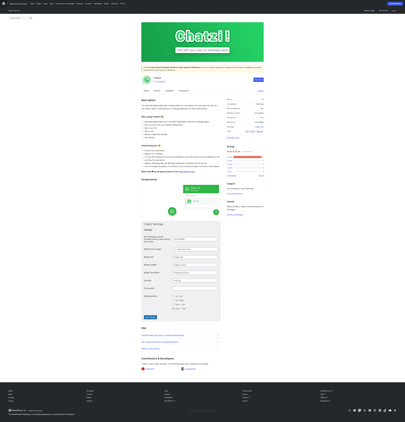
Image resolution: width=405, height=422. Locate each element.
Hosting (11, 397)
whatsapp (260, 131)
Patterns (89, 401)
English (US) (259, 127)
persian (252, 131)
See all (261, 175)
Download (258, 80)
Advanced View (233, 138)
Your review (231, 175)
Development (184, 91)
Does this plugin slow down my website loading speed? (162, 335)
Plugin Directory (14, 10)
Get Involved (247, 391)
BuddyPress (326, 401)
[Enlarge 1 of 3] (177, 186)
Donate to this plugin (235, 214)
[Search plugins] (31, 18)
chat (247, 131)
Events (245, 394)
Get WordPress (395, 4)
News (10, 394)
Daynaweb (160, 81)
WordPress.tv (170, 401)
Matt (323, 394)
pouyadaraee (191, 369)
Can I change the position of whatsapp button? (159, 342)
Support (261, 91)
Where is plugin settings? (150, 349)
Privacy (11, 401)
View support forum (234, 193)
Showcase (90, 391)
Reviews (157, 91)
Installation (169, 91)
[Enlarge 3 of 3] (218, 224)
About (10, 391)
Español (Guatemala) (35, 410)
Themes (89, 394)
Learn (166, 391)
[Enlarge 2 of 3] (218, 186)
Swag (245, 401)
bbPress (324, 397)
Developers (169, 397)
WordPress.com (327, 391)
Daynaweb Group (187, 171)
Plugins (88, 397)
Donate (246, 397)
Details (146, 91)
